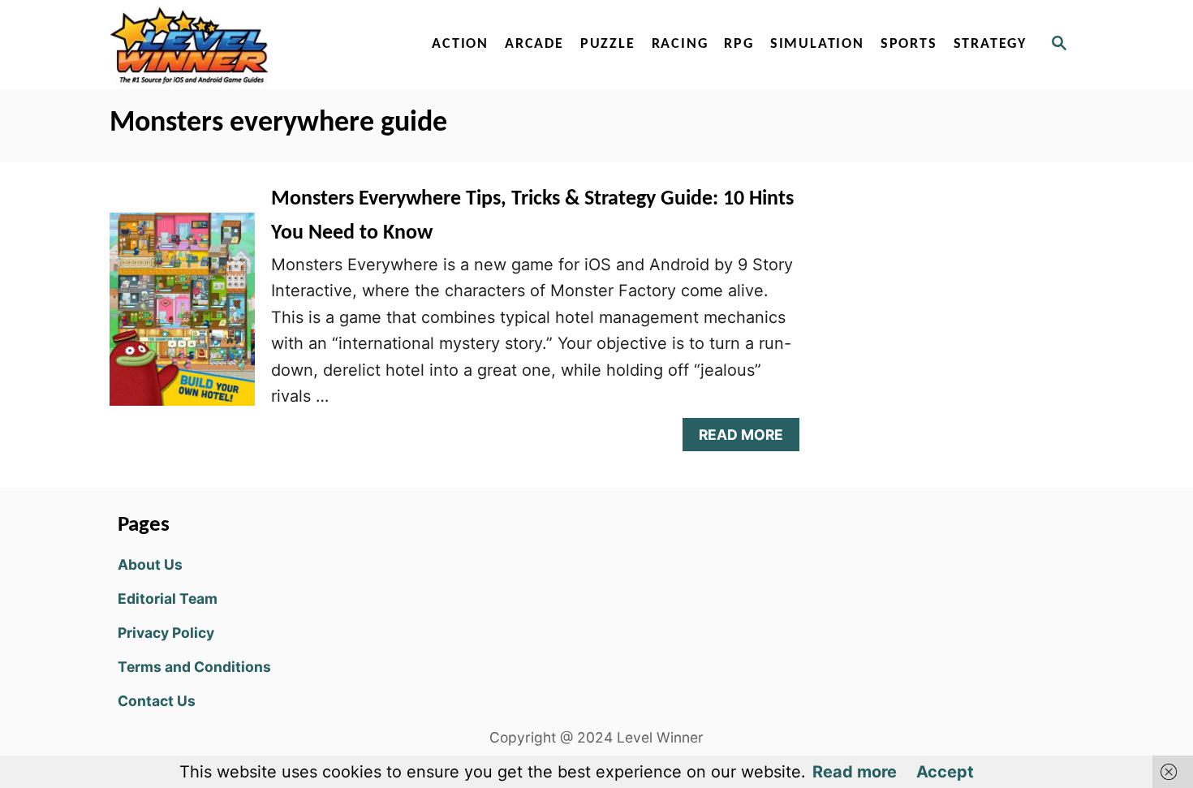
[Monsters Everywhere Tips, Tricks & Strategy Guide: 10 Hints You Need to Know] (182, 317)
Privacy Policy (166, 632)
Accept (945, 772)
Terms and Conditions (194, 666)
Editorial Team (167, 598)
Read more (854, 772)
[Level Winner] (249, 44)
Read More (748, 438)
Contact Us (157, 700)
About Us (150, 564)
